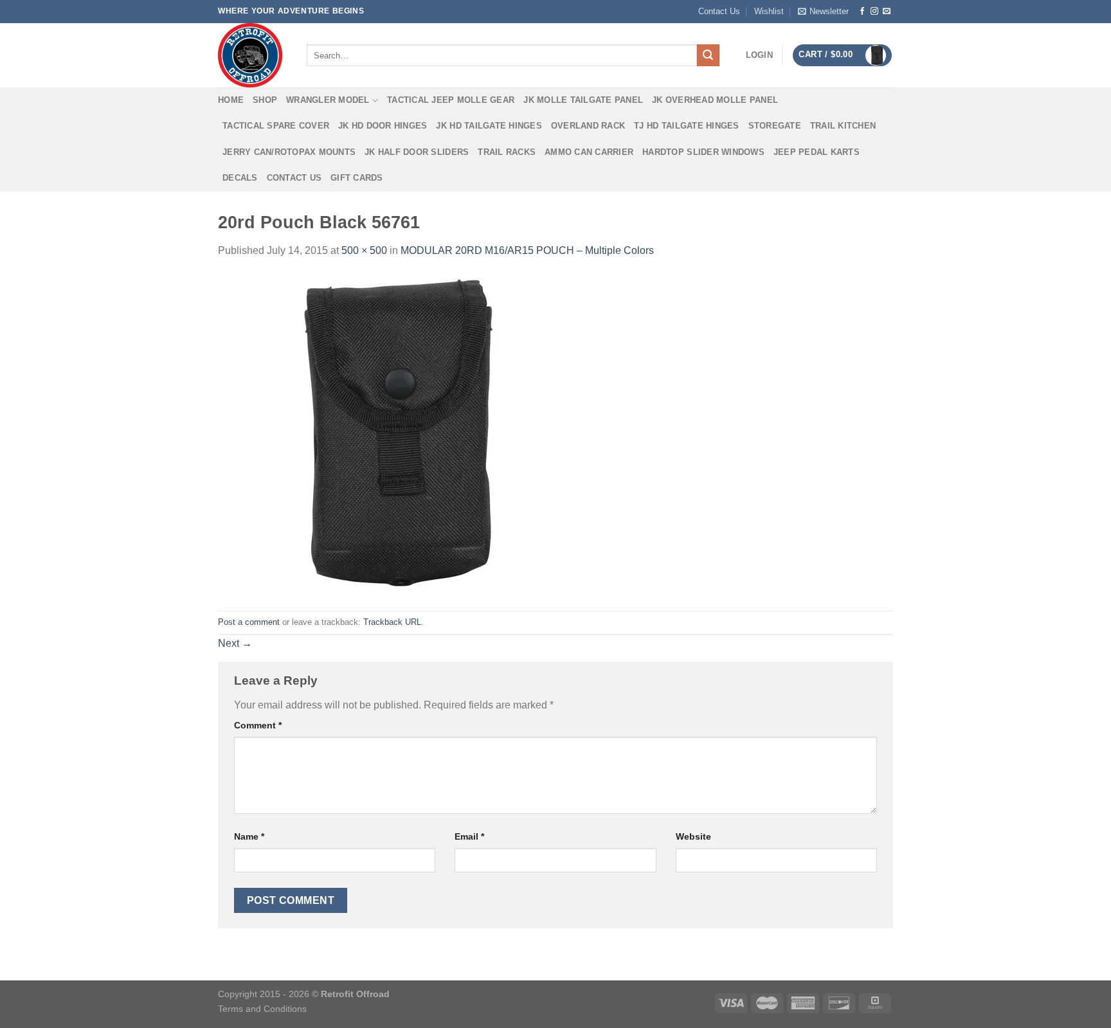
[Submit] (708, 55)
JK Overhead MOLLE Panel (715, 100)
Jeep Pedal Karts (816, 152)
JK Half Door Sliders (417, 152)
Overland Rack (588, 126)
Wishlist (769, 11)
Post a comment (249, 622)
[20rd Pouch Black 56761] (378, 434)
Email (469, 836)
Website (693, 836)
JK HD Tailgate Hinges (488, 126)
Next (235, 643)
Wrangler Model (328, 100)
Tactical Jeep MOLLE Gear (450, 100)
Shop (265, 100)
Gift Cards (356, 178)
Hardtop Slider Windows (703, 152)
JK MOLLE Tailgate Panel (583, 100)
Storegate (774, 126)
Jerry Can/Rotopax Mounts (289, 152)
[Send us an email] (886, 11)
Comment (258, 725)
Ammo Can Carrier (589, 152)
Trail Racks (507, 152)
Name (249, 836)
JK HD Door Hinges (382, 126)
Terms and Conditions (262, 1009)
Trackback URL (392, 622)
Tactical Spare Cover (275, 126)
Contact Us (719, 11)
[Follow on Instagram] (874, 11)
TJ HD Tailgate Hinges (686, 126)
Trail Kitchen (843, 126)
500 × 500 (364, 250)
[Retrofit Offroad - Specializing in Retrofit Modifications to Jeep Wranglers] (252, 55)
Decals (240, 178)
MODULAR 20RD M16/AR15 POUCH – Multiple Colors (527, 250)
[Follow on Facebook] (862, 11)
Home (231, 100)
